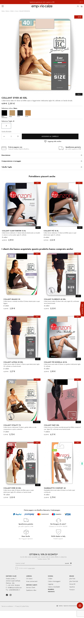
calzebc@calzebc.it (14, 590)
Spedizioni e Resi (31, 590)
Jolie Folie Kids (73, 581)
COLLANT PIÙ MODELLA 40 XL (55, 362)
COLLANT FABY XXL (51, 425)
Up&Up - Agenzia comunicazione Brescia (70, 605)
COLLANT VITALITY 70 (12, 425)
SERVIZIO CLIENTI (31, 585)
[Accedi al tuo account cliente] (78, 6)
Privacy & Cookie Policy (22, 606)
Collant (50, 579)
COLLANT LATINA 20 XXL (13, 362)
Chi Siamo (29, 579)
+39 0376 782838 (61, 526)
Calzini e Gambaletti (54, 587)
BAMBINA (51, 589)
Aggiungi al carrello (50, 136)
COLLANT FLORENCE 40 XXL (55, 299)
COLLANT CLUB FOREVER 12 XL (14, 231)
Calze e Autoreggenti (54, 581)
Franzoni (72, 590)
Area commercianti (31, 581)
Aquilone (72, 587)
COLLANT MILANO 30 (11, 299)
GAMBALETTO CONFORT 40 (55, 488)
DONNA (50, 576)
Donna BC (72, 584)
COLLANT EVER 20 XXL (12, 488)
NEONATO (51, 591)
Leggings (50, 584)
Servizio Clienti (30, 587)
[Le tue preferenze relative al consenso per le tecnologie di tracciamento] (82, 463)
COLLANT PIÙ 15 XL (51, 231)
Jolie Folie (72, 579)
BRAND (71, 576)
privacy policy (31, 568)
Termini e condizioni (7, 606)
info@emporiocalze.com (15, 588)
